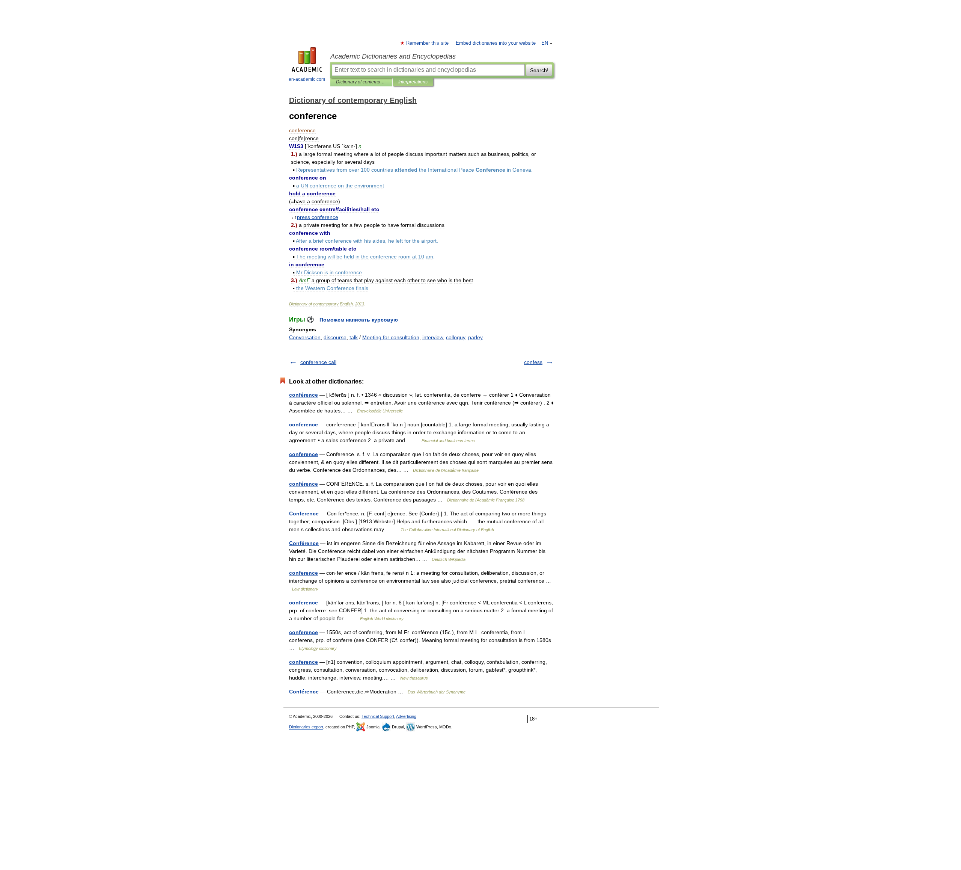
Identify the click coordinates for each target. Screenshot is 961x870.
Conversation (305, 337)
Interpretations (413, 82)
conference (303, 424)
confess (533, 362)
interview (432, 337)
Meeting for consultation (390, 337)
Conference (304, 514)
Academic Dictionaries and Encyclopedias (393, 56)
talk (353, 337)
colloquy (455, 337)
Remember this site (428, 43)
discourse (335, 337)
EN (544, 43)
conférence (303, 395)
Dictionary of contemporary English (361, 82)
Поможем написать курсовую (358, 320)
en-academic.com (307, 79)
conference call (318, 362)
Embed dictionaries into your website (496, 43)
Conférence (304, 543)
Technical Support (378, 716)
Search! (539, 70)
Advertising (406, 716)
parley (475, 337)
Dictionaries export (306, 727)
